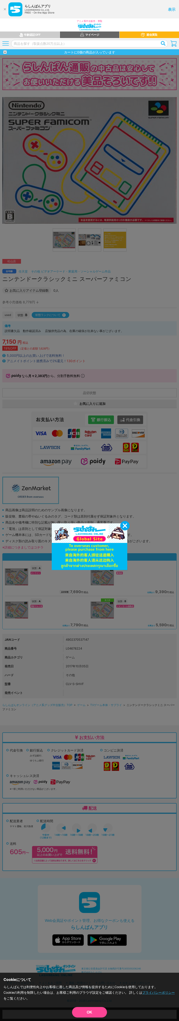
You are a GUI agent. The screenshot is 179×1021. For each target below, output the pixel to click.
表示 (172, 9)
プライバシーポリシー (158, 992)
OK (89, 1012)
